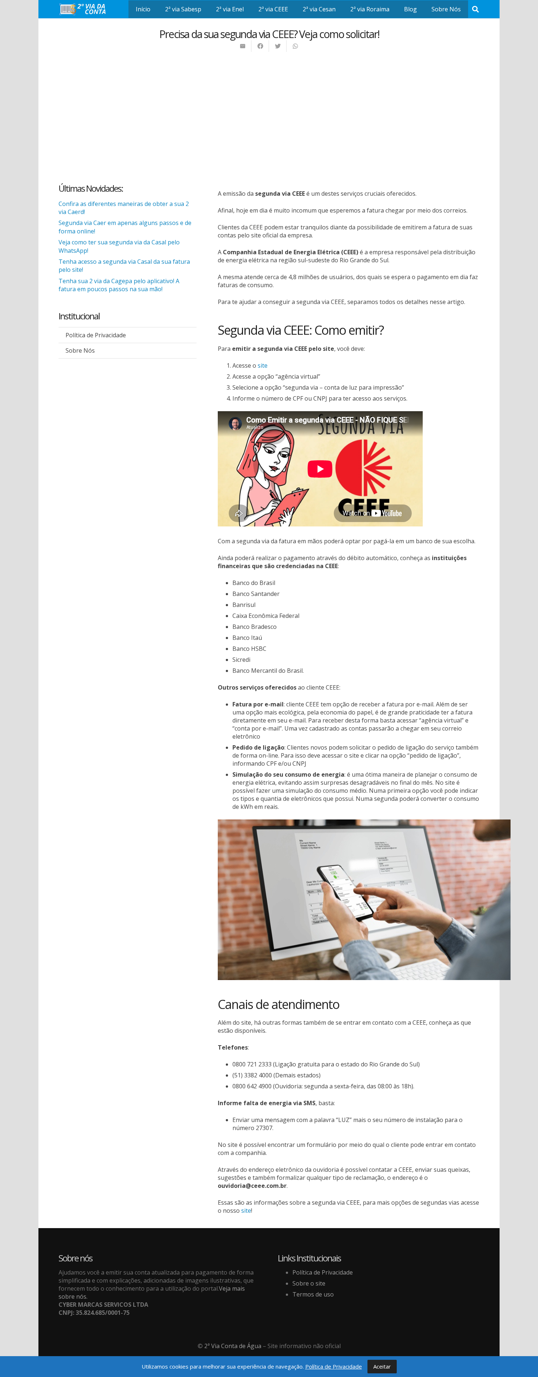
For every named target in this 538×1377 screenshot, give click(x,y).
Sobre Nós (80, 350)
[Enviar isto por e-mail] (242, 46)
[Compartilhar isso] (260, 46)
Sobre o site (308, 1283)
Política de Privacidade (96, 335)
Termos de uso (313, 1294)
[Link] (84, 9)
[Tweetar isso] (278, 46)
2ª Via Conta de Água (232, 1346)
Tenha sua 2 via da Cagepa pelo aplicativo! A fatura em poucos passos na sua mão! (119, 285)
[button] (475, 9)
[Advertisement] (269, 107)
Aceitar (382, 1366)
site (263, 365)
